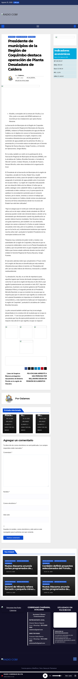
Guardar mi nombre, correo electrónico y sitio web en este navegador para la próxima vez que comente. (22, 530)
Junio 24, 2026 (10, 592)
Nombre (6, 492)
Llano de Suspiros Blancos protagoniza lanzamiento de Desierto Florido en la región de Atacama (14, 378)
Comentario (7, 452)
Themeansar (53, 668)
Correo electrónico (10, 503)
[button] (71, 26)
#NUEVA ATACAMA (22, 81)
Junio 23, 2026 (48, 592)
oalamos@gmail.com (36, 629)
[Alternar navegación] (37, 26)
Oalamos (21, 75)
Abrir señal (68, 676)
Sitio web (6, 515)
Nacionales (12, 36)
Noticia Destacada (22, 36)
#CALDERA (31, 78)
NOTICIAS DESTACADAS (22, 560)
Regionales (32, 36)
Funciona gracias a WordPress (30, 668)
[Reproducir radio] (45, 675)
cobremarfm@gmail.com (37, 643)
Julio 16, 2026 (10, 571)
